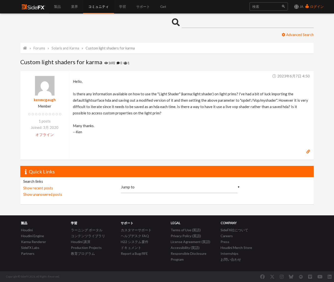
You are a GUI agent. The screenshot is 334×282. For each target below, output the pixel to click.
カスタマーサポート (136, 230)
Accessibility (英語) (185, 247)
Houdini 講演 (80, 242)
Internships (229, 253)
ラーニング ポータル (86, 230)
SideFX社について (234, 230)
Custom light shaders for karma (110, 48)
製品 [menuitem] (57, 6)
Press (225, 242)
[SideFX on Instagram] (282, 277)
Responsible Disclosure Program (188, 256)
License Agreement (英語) (190, 242)
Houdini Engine (32, 236)
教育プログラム (83, 253)
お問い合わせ (231, 259)
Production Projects (86, 247)
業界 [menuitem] (74, 6)
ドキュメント (131, 247)
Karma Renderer (33, 242)
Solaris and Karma (65, 48)
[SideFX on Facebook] (262, 277)
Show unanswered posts (42, 194)
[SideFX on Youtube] (320, 277)
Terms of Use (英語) (186, 230)
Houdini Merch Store (236, 247)
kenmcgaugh (45, 100)
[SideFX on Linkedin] (330, 277)
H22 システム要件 (134, 242)
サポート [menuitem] (143, 6)
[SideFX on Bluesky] (291, 277)
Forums (39, 48)
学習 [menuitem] (122, 6)
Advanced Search (299, 34)
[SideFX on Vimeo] (310, 277)
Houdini (27, 230)
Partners (27, 253)
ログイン (316, 6)
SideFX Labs (30, 247)
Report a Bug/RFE (134, 253)
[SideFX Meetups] (301, 277)
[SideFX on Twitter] (272, 277)
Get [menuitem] (163, 6)
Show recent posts (38, 188)
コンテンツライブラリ (88, 236)
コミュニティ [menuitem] (98, 6)
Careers (227, 236)
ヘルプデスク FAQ (135, 236)
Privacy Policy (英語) (186, 236)
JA (301, 6)
